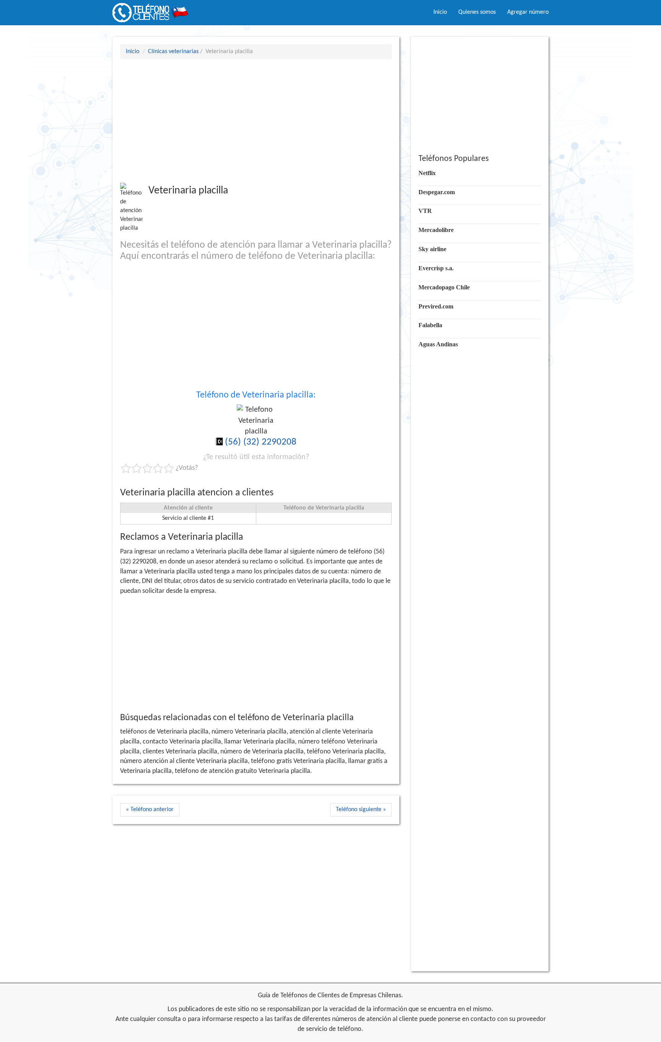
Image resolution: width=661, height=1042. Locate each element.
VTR (425, 211)
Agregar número (528, 12)
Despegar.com (436, 192)
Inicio (440, 12)
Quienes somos (477, 12)
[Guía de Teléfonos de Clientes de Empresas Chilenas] (151, 9)
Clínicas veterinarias (173, 52)
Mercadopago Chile (444, 287)
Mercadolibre (436, 230)
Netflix (427, 173)
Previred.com (435, 306)
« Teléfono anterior (150, 810)
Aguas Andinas (438, 344)
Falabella (430, 325)
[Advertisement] (256, 120)
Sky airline (432, 249)
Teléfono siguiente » (361, 810)
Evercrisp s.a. (436, 268)
